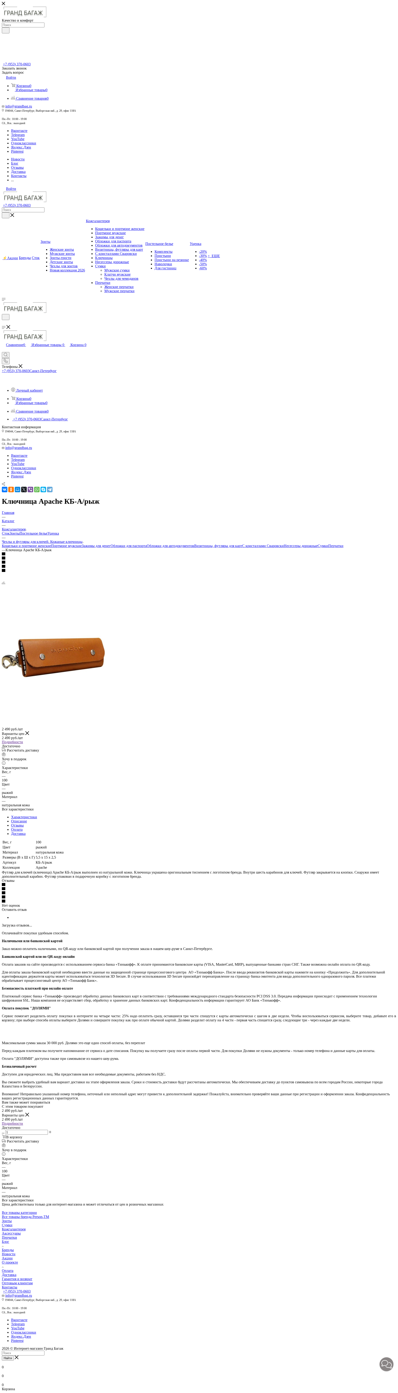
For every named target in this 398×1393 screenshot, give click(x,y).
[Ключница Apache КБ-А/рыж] (53, 708)
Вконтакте (19, 131)
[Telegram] (50, 489)
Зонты (15, 533)
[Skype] (43, 489)
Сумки (323, 546)
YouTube (17, 139)
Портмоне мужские (66, 546)
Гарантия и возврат (17, 1279)
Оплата (17, 829)
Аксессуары (11, 1233)
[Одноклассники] (11, 489)
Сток (6, 533)
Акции (7, 1258)
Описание (19, 821)
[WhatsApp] (37, 489)
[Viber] (30, 489)
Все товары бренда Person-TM (25, 1217)
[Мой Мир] (17, 489)
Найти (8, 1358)
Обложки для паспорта (129, 546)
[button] (386, 1364)
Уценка (53, 533)
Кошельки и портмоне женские (26, 546)
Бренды (8, 1250)
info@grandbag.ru (18, 106)
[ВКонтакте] (4, 489)
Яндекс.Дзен (21, 147)
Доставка (18, 834)
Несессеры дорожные (301, 546)
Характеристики (24, 817)
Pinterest (17, 151)
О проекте (10, 1262)
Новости (8, 1254)
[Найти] (5, 30)
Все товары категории (19, 1213)
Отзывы (17, 825)
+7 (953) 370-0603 (17, 64)
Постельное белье (33, 533)
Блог (5, 1242)
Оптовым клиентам (17, 1283)
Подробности (12, 742)
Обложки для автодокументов (170, 546)
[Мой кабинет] (4, 323)
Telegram (18, 135)
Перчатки (335, 546)
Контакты (9, 1287)
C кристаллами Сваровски (263, 546)
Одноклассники (23, 143)
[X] (24, 489)
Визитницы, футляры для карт (218, 546)
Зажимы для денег (96, 546)
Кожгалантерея (14, 1229)
